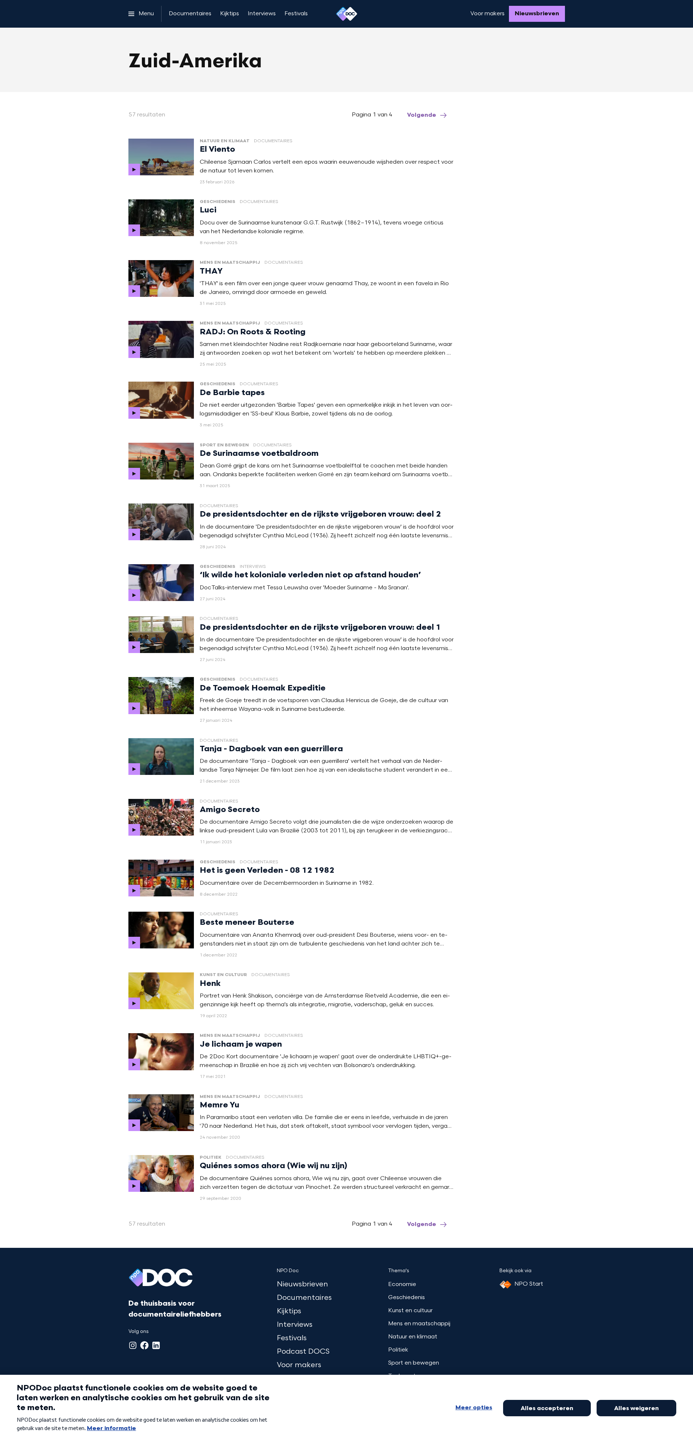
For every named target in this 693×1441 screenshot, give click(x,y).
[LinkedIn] (156, 1345)
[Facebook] (144, 1345)
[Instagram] (132, 1345)
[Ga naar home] (347, 14)
